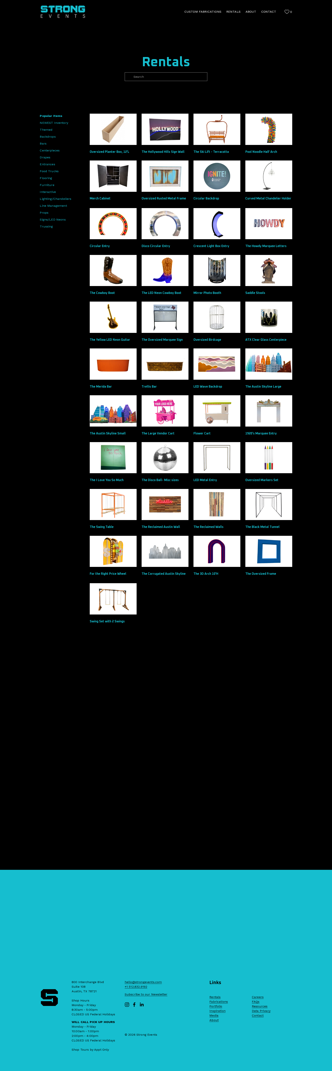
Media (213, 1015)
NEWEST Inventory (54, 123)
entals (216, 997)
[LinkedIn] (141, 1004)
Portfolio (215, 1006)
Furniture (47, 185)
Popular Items (51, 116)
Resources (259, 1006)
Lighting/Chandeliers (55, 199)
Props (44, 212)
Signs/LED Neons (53, 219)
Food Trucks (49, 171)
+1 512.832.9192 (136, 986)
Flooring (46, 178)
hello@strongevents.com (143, 982)
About (214, 1020)
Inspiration (217, 1011)
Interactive (48, 192)
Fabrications (218, 1001)
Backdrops (48, 136)
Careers (258, 997)
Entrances (47, 164)
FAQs (256, 1001)
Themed (46, 129)
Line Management (53, 206)
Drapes (45, 157)
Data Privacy (261, 1011)
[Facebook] (134, 1004)
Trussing (46, 226)
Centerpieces (50, 150)
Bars (43, 143)
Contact (258, 1015)
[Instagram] (127, 1004)
